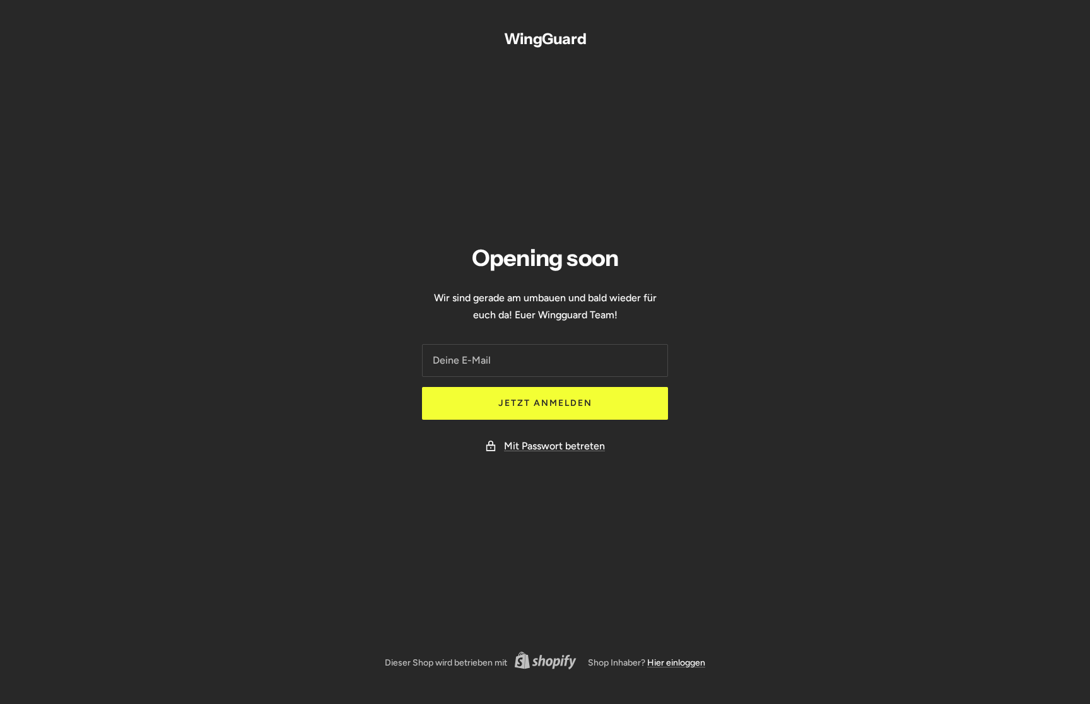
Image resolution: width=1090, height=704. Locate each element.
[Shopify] (542, 663)
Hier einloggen (676, 662)
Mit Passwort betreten (554, 446)
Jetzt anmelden (545, 403)
